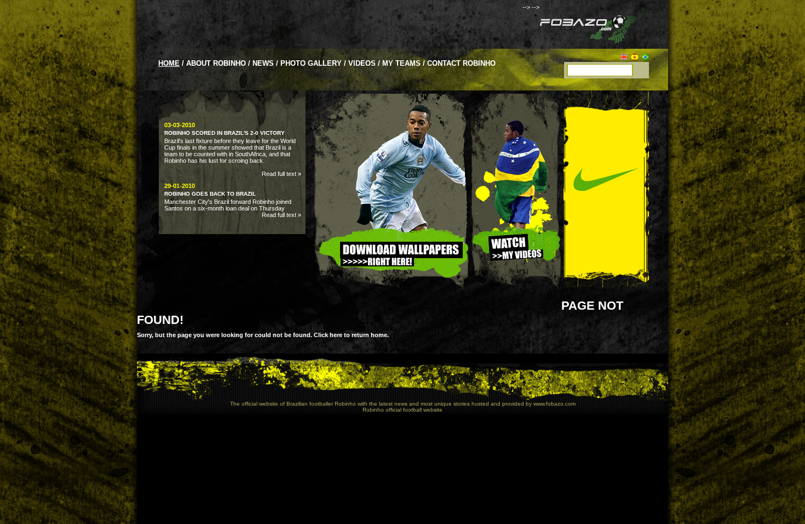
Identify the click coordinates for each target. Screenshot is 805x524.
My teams (401, 63)
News (263, 63)
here (336, 335)
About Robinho (216, 63)
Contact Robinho (461, 63)
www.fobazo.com (554, 404)
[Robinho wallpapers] (390, 296)
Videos (362, 63)
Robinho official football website (402, 410)
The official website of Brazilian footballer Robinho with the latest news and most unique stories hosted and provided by (381, 404)
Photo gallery (311, 63)
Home (169, 63)
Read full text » (281, 173)
